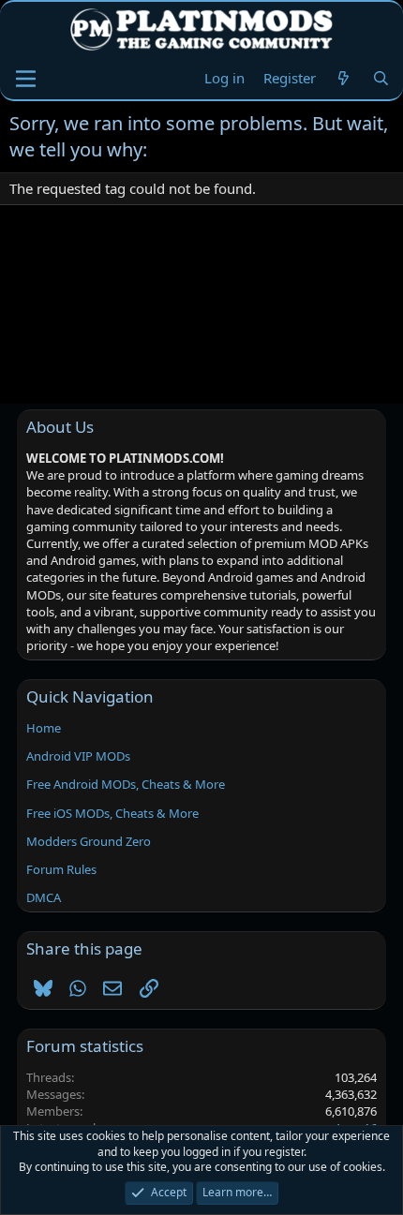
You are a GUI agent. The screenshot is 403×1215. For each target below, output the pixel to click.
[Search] (381, 78)
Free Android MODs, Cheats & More (125, 784)
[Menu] (26, 78)
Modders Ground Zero (88, 841)
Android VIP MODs (78, 756)
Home (43, 727)
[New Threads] (343, 78)
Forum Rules (61, 869)
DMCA (43, 897)
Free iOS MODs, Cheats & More (112, 813)
